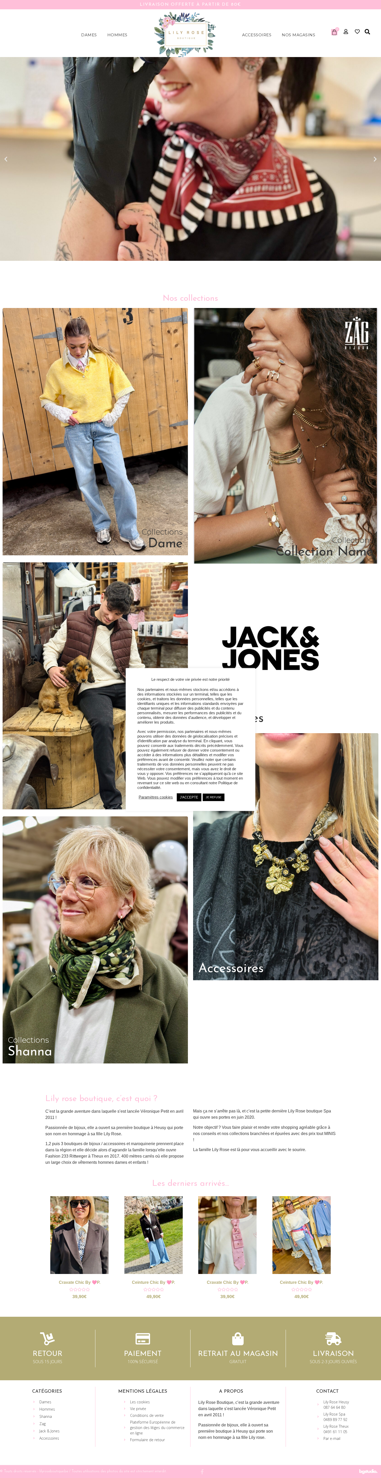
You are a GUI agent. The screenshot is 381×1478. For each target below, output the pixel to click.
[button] (367, 32)
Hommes (117, 34)
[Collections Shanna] (95, 1062)
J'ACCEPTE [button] (189, 797)
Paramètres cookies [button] (156, 797)
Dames (89, 34)
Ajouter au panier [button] (86, 1240)
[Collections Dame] (95, 554)
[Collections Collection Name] (285, 562)
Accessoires (257, 34)
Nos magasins (298, 34)
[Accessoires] (285, 979)
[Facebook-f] (202, 1471)
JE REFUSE (213, 797)
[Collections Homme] (95, 808)
